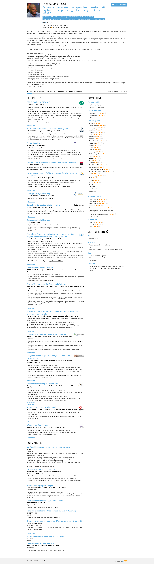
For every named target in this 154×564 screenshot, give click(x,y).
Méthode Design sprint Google (40, 485)
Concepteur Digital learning (38, 193)
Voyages (91, 242)
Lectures (91, 263)
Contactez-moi (120, 4)
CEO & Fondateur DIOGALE (38, 102)
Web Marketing (94, 196)
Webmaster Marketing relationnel (41, 407)
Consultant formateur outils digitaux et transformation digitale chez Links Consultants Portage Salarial (50, 235)
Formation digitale (35, 143)
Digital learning (94, 110)
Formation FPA (94, 102)
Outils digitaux (94, 120)
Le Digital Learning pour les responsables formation (49, 447)
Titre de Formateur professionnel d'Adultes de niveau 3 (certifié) (54, 521)
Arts (89, 236)
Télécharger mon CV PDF (117, 91)
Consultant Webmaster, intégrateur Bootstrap (46, 334)
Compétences (96, 98)
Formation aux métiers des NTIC (40, 544)
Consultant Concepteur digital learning (43, 205)
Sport (90, 253)
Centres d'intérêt (98, 231)
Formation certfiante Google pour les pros (45, 500)
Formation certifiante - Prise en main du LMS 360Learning (51, 511)
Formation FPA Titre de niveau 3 (40, 267)
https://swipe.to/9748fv (56, 261)
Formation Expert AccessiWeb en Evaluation (45, 536)
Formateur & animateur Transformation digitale (47, 128)
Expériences (34, 98)
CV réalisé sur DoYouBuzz (34, 86)
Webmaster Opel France (37, 425)
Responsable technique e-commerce (42, 383)
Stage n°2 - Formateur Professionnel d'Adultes (46, 284)
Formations (34, 442)
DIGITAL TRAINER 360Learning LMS (41, 469)
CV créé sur (117, 561)
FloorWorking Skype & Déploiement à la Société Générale (51, 162)
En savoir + (31, 125)
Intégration (92, 219)
